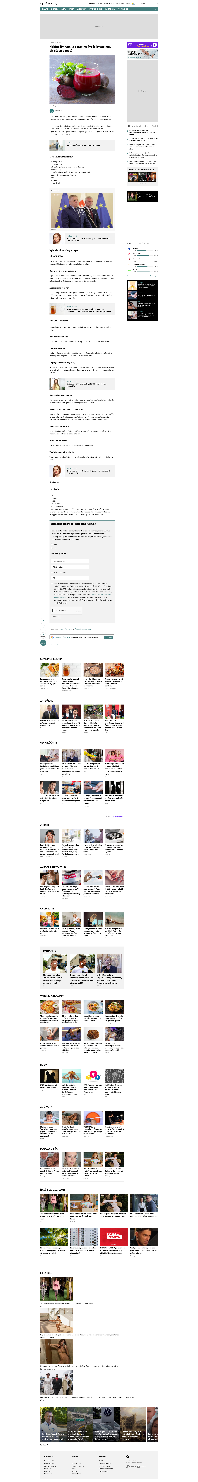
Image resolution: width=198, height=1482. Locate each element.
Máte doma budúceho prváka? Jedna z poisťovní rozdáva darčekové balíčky (93, 1172)
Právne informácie (49, 1461)
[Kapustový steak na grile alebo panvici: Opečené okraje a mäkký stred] (114, 1007)
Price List (74, 1471)
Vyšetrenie (62, 43)
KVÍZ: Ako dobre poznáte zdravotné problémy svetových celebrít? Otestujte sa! (93, 1088)
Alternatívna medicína (46, 856)
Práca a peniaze (109, 1136)
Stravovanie (65, 898)
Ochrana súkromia (49, 1463)
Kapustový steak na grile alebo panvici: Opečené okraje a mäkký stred (114, 1018)
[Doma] (129, 265)
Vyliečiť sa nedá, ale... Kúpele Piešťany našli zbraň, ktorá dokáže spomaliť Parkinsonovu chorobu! (109, 979)
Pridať (110, 637)
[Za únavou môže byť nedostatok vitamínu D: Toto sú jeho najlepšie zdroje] (49, 670)
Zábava (42, 1400)
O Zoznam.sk (48, 1457)
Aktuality (64, 856)
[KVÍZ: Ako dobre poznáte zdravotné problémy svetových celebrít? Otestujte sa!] (93, 1076)
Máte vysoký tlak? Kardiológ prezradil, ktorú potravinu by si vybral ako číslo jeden (145, 315)
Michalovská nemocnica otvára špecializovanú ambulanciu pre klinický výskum (114, 848)
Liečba (139, 302)
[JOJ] (129, 254)
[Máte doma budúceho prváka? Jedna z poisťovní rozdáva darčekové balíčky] (93, 1159)
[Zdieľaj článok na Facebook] (43, 628)
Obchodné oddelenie (105, 1463)
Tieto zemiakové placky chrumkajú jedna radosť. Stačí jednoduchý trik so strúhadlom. (49, 1019)
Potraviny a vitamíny (71, 43)
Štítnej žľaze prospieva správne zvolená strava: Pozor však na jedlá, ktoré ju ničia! (143, 147)
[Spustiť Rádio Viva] (142, 44)
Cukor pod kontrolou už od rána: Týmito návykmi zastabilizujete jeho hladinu (143, 162)
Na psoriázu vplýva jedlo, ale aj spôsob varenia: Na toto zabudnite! (146, 305)
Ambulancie (123, 9)
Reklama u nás (76, 1461)
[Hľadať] (155, 9)
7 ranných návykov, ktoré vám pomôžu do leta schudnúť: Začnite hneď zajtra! (93, 932)
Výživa (63, 9)
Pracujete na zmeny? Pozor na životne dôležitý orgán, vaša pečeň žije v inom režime (114, 1130)
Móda (139, 193)
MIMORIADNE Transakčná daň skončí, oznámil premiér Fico (49, 723)
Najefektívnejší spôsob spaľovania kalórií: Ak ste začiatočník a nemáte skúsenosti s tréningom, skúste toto (80, 1335)
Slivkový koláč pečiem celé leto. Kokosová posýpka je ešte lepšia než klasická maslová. (70, 1019)
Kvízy (71, 9)
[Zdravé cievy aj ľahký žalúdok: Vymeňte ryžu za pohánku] (49, 1034)
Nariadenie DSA (48, 1474)
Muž (55, 572)
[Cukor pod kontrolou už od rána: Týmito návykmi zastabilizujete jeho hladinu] (132, 295)
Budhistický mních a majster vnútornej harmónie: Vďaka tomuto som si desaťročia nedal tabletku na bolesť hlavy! (49, 849)
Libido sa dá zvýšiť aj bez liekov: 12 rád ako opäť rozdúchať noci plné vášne (93, 848)
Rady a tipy (86, 1023)
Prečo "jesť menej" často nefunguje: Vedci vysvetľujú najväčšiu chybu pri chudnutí (71, 932)
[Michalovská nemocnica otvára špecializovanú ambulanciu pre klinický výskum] (114, 836)
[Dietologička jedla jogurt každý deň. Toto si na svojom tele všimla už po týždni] (49, 877)
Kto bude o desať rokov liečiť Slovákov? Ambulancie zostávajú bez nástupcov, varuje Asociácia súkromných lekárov (70, 849)
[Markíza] (129, 249)
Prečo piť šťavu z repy (83, 629)
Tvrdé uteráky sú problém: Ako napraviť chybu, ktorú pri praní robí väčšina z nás (71, 1130)
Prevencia (140, 282)
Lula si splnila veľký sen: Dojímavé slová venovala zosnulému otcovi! (114, 1171)
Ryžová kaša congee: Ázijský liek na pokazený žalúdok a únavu (92, 1018)
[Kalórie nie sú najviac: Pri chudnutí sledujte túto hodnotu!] (49, 919)
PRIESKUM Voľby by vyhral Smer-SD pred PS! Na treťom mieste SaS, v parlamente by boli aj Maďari (71, 725)
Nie (55, 548)
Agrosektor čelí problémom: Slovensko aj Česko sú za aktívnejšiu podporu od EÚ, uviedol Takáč (114, 725)
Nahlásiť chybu (54, 644)
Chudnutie (43, 935)
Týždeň (154, 126)
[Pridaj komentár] (43, 621)
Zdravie (45, 9)
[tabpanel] (142, 146)
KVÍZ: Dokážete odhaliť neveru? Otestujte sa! (48, 1086)
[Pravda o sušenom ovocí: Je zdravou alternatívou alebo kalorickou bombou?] (114, 670)
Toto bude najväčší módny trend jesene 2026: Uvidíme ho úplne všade (146, 196)
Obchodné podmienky (78, 1466)
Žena (64, 572)
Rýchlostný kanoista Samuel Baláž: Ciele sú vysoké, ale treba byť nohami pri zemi (52, 979)
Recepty (86, 1055)
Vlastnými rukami (88, 1136)
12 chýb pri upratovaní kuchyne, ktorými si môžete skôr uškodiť (143, 139)
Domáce (42, 728)
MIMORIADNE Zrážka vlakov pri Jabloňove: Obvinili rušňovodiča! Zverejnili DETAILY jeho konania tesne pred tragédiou (92, 725)
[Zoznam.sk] (131, 1467)
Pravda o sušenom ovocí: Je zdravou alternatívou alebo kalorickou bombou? (114, 682)
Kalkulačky (110, 9)
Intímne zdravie (88, 854)
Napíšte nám (47, 1471)
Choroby (54, 9)
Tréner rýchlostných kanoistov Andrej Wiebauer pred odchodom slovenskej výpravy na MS (82, 979)
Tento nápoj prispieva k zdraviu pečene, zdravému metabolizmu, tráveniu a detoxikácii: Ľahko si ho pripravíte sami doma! (71, 683)
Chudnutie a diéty (47, 1337)
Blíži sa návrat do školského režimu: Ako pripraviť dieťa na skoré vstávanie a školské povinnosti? (48, 1131)
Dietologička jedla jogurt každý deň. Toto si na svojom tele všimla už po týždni (49, 890)
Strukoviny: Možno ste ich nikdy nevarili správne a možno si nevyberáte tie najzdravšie (93, 682)
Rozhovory (81, 9)
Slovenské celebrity (47, 1369)
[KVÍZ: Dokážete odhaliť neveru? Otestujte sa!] (49, 1076)
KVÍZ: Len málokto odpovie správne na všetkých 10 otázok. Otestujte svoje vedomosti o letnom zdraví (69, 1089)
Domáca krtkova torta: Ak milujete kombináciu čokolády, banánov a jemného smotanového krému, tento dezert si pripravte (93, 1048)
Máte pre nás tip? (103, 1471)
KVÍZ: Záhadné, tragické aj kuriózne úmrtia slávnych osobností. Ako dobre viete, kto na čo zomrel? (114, 1089)
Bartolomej (116, 3)
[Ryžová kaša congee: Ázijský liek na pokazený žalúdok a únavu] (93, 1007)
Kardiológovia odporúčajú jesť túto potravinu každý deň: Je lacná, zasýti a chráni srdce (114, 890)
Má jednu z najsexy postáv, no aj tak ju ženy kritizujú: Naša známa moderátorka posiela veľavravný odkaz (79, 1366)
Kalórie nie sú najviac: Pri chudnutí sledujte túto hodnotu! (49, 931)
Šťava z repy (68, 629)
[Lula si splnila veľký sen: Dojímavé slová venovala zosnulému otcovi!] (114, 1159)
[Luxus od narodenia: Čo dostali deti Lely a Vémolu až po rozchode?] (49, 1159)
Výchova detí (65, 1178)
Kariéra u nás (47, 1469)
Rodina (42, 1138)
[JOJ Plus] (129, 270)
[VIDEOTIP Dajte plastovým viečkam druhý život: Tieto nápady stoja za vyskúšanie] (93, 1118)
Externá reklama (76, 1463)
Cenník (73, 1469)
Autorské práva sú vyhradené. (134, 1462)
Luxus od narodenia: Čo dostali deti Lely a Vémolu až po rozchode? (49, 1171)
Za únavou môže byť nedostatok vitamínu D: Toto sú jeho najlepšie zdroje (48, 682)
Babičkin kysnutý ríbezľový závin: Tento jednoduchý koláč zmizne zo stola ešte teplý (114, 1046)
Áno (55, 544)
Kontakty (102, 1457)
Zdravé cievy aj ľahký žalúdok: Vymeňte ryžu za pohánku (49, 1045)
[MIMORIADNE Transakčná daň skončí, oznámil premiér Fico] (49, 712)
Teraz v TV (132, 243)
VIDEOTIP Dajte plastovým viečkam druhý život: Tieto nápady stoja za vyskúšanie (93, 1130)
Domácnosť (65, 1136)
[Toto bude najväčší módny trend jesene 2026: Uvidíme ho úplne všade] (132, 196)
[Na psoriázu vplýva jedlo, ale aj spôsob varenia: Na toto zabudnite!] (132, 305)
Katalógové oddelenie (105, 1466)
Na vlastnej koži (95, 9)
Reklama (75, 1457)
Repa (61, 629)
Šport (44, 985)
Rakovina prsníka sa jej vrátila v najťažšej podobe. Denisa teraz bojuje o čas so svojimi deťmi (143, 155)
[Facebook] (127, 1457)
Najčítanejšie (134, 126)
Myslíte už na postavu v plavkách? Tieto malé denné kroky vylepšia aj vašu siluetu (113, 932)
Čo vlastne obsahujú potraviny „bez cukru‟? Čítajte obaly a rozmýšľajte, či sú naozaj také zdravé (71, 891)
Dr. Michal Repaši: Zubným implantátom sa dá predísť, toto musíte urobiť (143, 132)
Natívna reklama (76, 1474)
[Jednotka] (129, 259)
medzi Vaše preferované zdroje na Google (76, 637)
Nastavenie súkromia (50, 1466)
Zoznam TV (49, 950)
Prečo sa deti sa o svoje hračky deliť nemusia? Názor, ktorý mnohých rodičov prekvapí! (70, 1172)
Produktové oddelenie (105, 1461)
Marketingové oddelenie (106, 1469)
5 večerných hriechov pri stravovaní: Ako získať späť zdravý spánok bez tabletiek (71, 1046)
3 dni (146, 126)
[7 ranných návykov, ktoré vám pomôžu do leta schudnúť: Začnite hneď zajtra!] (93, 919)
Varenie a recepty (52, 995)
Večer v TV (144, 243)
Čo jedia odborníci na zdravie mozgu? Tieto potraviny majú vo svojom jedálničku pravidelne (93, 890)
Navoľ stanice (130, 276)
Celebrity (42, 1176)
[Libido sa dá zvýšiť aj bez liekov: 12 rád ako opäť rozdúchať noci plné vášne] (93, 836)
